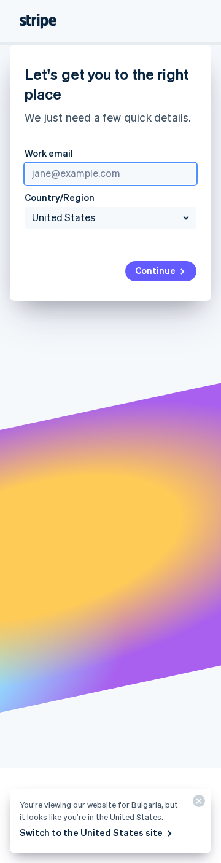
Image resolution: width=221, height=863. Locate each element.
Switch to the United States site (91, 832)
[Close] (197, 804)
